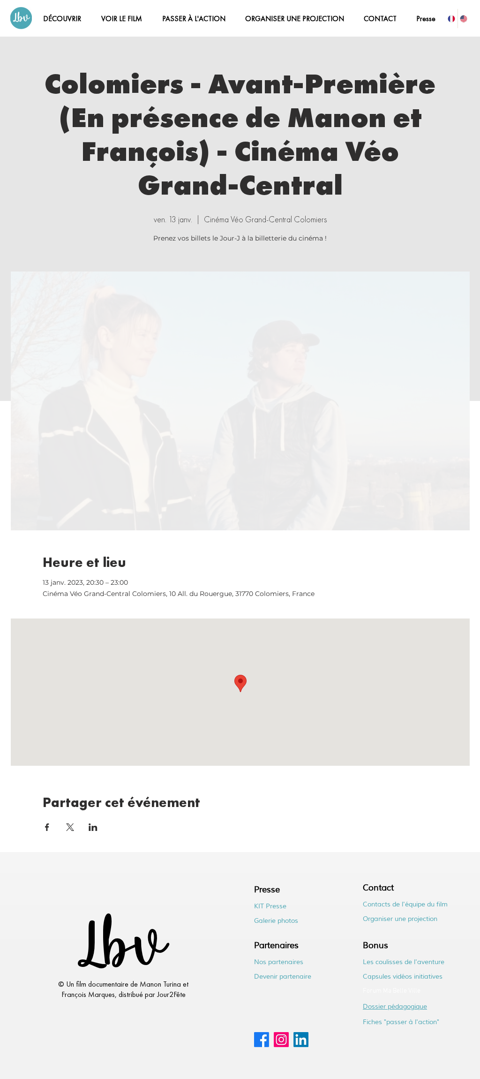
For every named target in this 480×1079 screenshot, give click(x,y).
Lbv (120, 950)
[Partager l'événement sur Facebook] (47, 827)
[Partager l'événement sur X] (70, 827)
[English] (464, 18)
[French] (451, 18)
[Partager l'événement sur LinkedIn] (93, 827)
